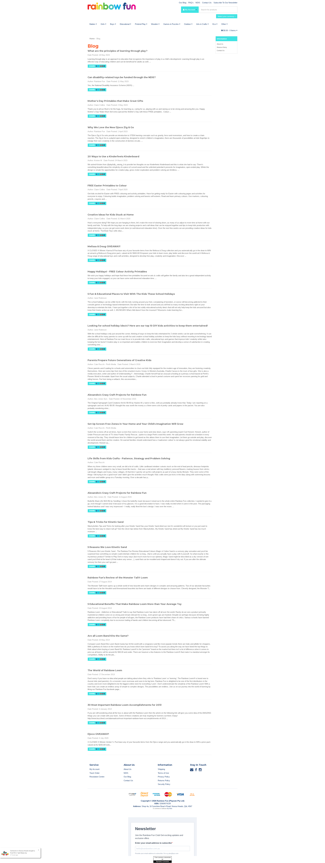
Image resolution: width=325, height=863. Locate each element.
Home (92, 38)
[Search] (235, 9)
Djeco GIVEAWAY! (98, 734)
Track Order (95, 773)
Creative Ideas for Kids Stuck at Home (111, 214)
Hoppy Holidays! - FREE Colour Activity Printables (117, 271)
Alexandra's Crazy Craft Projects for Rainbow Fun (117, 394)
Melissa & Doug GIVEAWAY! (104, 246)
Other (223, 24)
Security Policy (164, 784)
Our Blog (182, 3)
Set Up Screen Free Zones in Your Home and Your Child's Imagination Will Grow (135, 424)
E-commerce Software (160, 808)
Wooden (154, 24)
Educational (125, 24)
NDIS (198, 3)
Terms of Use (163, 773)
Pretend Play (140, 24)
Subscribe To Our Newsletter (225, 3)
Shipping (161, 769)
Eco (214, 24)
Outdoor (187, 24)
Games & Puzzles (171, 24)
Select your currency (226, 16)
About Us (220, 44)
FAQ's (190, 3)
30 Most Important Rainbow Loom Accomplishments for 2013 (124, 705)
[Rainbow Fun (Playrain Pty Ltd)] (112, 6)
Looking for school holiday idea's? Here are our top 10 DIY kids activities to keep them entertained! (148, 325)
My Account (94, 769)
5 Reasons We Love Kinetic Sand (107, 547)
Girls (103, 24)
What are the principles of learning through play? (117, 51)
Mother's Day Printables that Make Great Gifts (115, 101)
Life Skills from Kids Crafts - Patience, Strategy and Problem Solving (129, 458)
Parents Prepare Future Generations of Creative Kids (119, 360)
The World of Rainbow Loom (105, 670)
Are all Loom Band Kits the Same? (108, 635)
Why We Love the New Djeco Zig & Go (111, 127)
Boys (112, 24)
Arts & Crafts (202, 24)
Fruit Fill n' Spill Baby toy (18, 853)
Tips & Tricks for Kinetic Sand (106, 522)
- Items (229, 30)
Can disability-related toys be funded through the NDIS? (122, 77)
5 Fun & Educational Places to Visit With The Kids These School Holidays (131, 294)
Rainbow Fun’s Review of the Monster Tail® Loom (118, 577)
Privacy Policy (164, 777)
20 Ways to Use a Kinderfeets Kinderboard (113, 156)
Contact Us (207, 3)
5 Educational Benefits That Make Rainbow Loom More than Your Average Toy (135, 604)
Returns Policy (222, 47)
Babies (93, 24)
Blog (98, 38)
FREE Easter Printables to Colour (107, 185)
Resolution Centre (97, 777)
